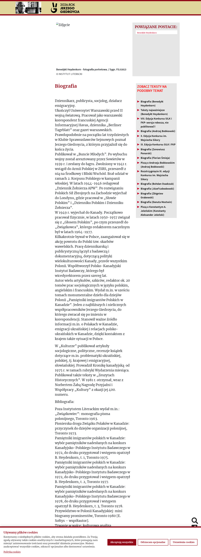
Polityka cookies (12, 552)
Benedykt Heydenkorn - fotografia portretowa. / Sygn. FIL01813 (91, 69)
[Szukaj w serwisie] (195, 521)
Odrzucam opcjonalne (153, 542)
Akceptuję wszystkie (121, 542)
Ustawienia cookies (184, 542)
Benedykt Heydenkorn (147, 33)
